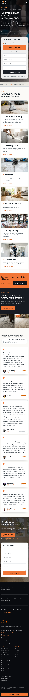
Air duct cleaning (11, 260)
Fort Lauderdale (5, 599)
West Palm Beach (12, 609)
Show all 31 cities (7, 603)
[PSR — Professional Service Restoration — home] (4, 2)
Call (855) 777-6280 (14, 694)
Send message (14, 573)
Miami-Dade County (6, 585)
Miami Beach (8, 588)
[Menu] (26, 2)
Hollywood (12, 599)
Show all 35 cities (7, 592)
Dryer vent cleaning (6, 660)
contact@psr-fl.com (20, 539)
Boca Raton (4, 609)
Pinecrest (8, 589)
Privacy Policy (4, 678)
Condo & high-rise (5, 664)
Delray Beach (20, 609)
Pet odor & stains (5, 654)
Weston (17, 599)
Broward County (5, 596)
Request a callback (14, 72)
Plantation (7, 600)
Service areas (18, 654)
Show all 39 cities (7, 612)
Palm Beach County (6, 607)
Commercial (4, 662)
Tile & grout (9, 175)
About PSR (17, 648)
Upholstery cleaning (6, 650)
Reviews (17, 652)
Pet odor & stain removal (14, 203)
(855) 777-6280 (14, 48)
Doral (25, 588)
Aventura (21, 588)
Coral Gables (15, 588)
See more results (8, 308)
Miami (2, 588)
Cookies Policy (4, 680)
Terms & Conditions (6, 676)
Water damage (4, 666)
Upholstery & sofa (11, 146)
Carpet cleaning (5, 648)
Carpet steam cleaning (13, 117)
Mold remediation (5, 668)
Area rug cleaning (11, 231)
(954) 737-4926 (10, 539)
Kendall (3, 589)
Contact (17, 656)
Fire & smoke (4, 670)
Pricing (17, 650)
